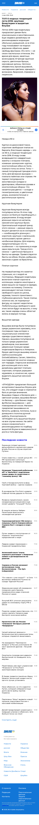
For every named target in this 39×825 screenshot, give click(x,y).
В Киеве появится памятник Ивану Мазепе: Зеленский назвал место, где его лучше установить (17, 678)
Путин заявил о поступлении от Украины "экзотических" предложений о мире (16, 535)
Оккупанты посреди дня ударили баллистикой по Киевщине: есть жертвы (17, 657)
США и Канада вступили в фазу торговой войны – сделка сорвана (17, 484)
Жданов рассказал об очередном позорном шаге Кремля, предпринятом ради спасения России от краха (17, 591)
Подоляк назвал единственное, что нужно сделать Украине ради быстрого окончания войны (17, 613)
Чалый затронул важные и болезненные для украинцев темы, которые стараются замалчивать (17, 634)
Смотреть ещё (9, 720)
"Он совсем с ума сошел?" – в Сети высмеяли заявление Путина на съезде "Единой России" (17, 579)
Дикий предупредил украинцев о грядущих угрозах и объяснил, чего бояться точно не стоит (17, 712)
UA (35, 3)
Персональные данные (25, 793)
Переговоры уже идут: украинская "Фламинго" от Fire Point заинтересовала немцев (17, 668)
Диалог (4, 13)
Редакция (6, 792)
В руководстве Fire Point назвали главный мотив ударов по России (17, 492)
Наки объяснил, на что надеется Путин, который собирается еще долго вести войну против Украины (16, 690)
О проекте (6, 788)
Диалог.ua (5, 805)
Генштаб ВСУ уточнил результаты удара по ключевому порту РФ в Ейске (17, 603)
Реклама (22, 788)
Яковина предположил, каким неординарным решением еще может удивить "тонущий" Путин (16, 502)
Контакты (6, 796)
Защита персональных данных (25, 799)
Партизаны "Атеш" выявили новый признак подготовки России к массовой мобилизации (17, 701)
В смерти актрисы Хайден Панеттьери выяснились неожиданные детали (13, 512)
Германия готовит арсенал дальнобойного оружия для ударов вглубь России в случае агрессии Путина (17, 448)
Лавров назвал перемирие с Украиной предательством (14, 545)
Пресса (10, 13)
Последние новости (14, 440)
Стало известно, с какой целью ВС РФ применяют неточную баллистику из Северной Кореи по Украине (17, 461)
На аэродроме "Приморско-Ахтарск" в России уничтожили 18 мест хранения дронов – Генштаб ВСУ (17, 646)
